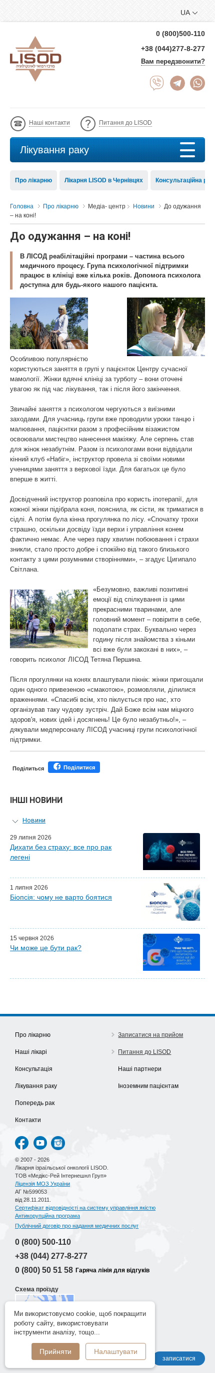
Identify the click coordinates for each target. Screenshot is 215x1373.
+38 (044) (51, 1256)
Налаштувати (116, 1351)
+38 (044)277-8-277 (173, 49)
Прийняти (56, 1351)
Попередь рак (34, 1103)
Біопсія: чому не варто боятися (61, 897)
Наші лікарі (31, 1051)
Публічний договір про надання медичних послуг (76, 1226)
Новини (34, 820)
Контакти (28, 1120)
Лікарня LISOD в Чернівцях (103, 180)
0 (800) (43, 1242)
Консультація (33, 1068)
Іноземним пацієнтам (148, 1085)
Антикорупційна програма (47, 1216)
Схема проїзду (36, 1289)
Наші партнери (140, 1068)
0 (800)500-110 (180, 34)
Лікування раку (54, 149)
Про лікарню (33, 180)
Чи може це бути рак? (46, 948)
